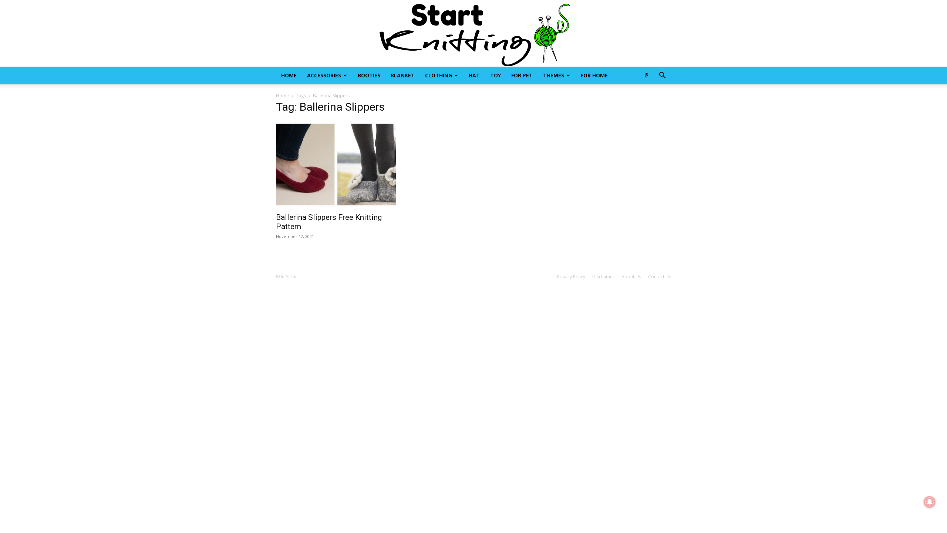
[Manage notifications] (930, 502)
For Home (594, 75)
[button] (662, 76)
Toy (495, 75)
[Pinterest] (646, 75)
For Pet (522, 75)
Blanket (403, 75)
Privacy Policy (571, 277)
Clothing (438, 75)
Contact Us (659, 277)
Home (289, 75)
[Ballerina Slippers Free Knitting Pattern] (336, 164)
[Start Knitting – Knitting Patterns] (473, 33)
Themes (553, 75)
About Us (631, 277)
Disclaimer (603, 277)
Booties (369, 75)
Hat (474, 75)
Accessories (324, 75)
